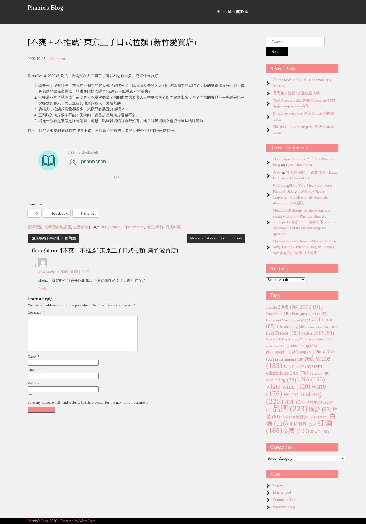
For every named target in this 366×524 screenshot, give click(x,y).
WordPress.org (284, 507)
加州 (295, 402)
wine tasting (293, 397)
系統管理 (302, 424)
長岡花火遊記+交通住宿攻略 (296, 93)
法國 (288, 417)
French (273, 339)
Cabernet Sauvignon (287, 320)
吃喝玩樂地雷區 (58, 227)
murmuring (276, 346)
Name (33, 357)
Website (33, 383)
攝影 (319, 409)
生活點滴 (80, 227)
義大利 (319, 432)
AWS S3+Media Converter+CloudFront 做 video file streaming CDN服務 (300, 197)
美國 (296, 431)
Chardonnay (291, 326)
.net (271, 307)
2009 (104, 227)
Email (34, 370)
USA (311, 379)
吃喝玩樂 (35, 227)
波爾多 (305, 417)
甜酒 (322, 417)
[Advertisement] (136, 452)
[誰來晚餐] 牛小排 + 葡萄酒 (53, 238)
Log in (278, 485)
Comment (36, 312)
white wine (288, 386)
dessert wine (317, 327)
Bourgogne (304, 313)
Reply (42, 289)
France (286, 333)
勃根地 (316, 402)
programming (289, 359)
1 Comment (57, 59)
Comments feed (284, 500)
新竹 (159, 227)
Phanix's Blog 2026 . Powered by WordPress (61, 521)
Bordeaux (278, 313)
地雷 (150, 227)
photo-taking (302, 345)
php (307, 352)
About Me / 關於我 (232, 12)
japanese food (134, 227)
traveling (281, 380)
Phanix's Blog (45, 7)
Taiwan (319, 373)
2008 (288, 307)
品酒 (289, 408)
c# (322, 314)
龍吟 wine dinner (299, 165)
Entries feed (282, 493)
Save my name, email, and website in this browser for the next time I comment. (88, 403)
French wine (293, 339)
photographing (282, 352)
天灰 (276, 172)
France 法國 (316, 333)
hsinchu (115, 227)
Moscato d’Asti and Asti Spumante (216, 238)
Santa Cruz (294, 367)
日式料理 (173, 227)
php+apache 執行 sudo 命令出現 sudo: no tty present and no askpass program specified (305, 228)
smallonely (46, 272)
